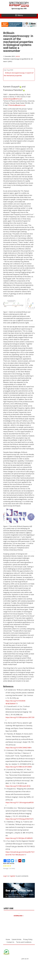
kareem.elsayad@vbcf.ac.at (12, 99)
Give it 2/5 (5, 865)
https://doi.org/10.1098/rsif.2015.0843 (18, 767)
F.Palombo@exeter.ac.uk (16, 105)
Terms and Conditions (23, 942)
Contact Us (10, 942)
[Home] (19, 6)
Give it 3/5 (7, 865)
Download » (18, 915)
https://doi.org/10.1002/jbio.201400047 (19, 838)
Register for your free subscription (13, 926)
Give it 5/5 (10, 865)
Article (18, 56)
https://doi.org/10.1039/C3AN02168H (18, 748)
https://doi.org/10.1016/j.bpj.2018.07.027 (19, 819)
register (12, 876)
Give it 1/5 (4, 865)
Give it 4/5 (9, 865)
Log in (5, 876)
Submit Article (16, 939)
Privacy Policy (27, 939)
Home (8, 939)
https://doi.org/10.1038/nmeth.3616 (18, 786)
